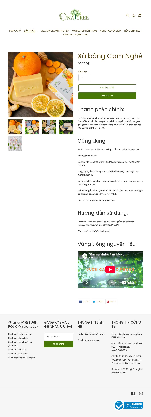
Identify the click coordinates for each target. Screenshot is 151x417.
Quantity (82, 71)
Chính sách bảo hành (17, 349)
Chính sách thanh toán (18, 338)
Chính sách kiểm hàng (18, 353)
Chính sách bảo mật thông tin (21, 357)
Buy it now (107, 95)
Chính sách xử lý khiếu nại (20, 334)
